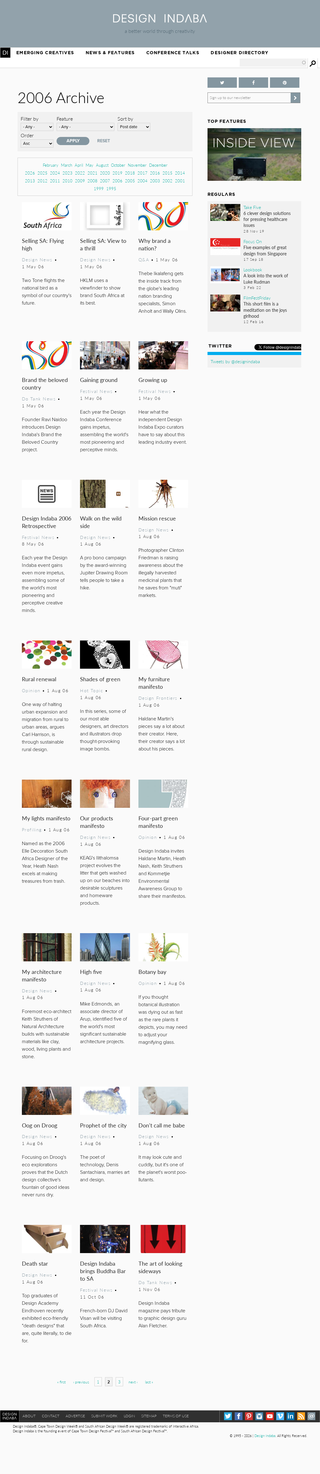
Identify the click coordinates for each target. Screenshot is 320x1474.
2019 (117, 173)
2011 (55, 181)
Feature (65, 118)
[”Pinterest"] (284, 82)
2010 (67, 181)
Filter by (29, 118)
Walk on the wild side (101, 522)
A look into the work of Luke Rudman (265, 278)
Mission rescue (157, 518)
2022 (80, 173)
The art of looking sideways (160, 1267)
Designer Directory (239, 52)
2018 (130, 173)
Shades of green (100, 679)
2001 (180, 181)
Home (5, 53)
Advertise (75, 1416)
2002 (167, 181)
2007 (105, 181)
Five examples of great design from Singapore (265, 250)
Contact (50, 1416)
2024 (55, 173)
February (50, 165)
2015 (167, 173)
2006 (117, 181)
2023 (67, 173)
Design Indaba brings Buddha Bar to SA (103, 1270)
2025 (43, 173)
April (79, 165)
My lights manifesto (46, 818)
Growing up (152, 380)
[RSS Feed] (301, 1416)
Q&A (143, 259)
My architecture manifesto (42, 975)
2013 (30, 181)
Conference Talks (172, 52)
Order (27, 135)
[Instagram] (259, 1416)
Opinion (31, 690)
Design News (37, 259)
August (102, 165)
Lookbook (252, 269)
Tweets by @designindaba (235, 361)
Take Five (252, 207)
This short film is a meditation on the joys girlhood (265, 310)
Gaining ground (99, 380)
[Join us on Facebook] (253, 82)
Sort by (125, 118)
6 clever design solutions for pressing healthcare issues (267, 219)
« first (61, 1382)
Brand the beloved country (45, 383)
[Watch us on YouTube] (270, 1416)
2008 (93, 181)
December (158, 165)
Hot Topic (91, 690)
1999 (99, 188)
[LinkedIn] (290, 1416)
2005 (130, 181)
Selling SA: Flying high (43, 244)
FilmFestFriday (257, 298)
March (66, 165)
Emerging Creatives (45, 52)
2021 (93, 173)
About (29, 1416)
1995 (111, 188)
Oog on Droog (39, 1125)
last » (149, 1382)
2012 (43, 181)
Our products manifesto (96, 821)
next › (133, 1382)
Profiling (32, 829)
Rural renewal (39, 679)
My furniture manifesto (154, 682)
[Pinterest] (249, 1416)
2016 (155, 173)
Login (129, 1416)
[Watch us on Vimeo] (280, 1416)
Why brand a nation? (154, 244)
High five (91, 971)
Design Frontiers (158, 698)
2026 (30, 173)
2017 (143, 173)
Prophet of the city (103, 1125)
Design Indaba (264, 1435)
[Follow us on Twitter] (222, 82)
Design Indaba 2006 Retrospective (46, 522)
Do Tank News (39, 398)
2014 (180, 173)
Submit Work (104, 1416)
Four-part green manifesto (158, 821)
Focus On (252, 241)
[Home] (160, 20)
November (137, 165)
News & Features (110, 52)
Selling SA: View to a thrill (103, 244)
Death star (35, 1263)
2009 (80, 181)
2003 (155, 181)
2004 (143, 181)
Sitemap (149, 1416)
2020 (105, 173)
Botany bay (152, 971)
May (89, 165)
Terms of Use (176, 1416)
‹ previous (81, 1382)
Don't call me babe (161, 1125)
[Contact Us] (311, 1416)
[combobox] (273, 63)
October (118, 165)
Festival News (96, 391)
